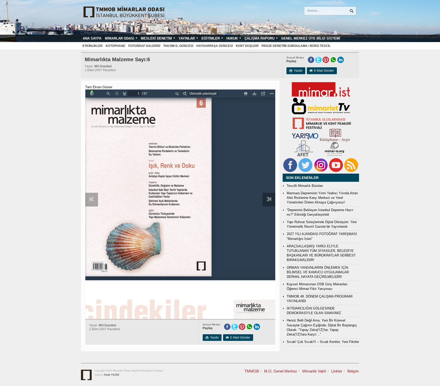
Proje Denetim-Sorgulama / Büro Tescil (296, 46)
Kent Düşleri (247, 46)
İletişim (353, 371)
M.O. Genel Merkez (280, 371)
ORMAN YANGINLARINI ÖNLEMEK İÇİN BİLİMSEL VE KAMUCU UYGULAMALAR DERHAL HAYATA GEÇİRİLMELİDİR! (318, 272)
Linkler (336, 371)
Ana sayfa (92, 38)
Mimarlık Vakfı (314, 371)
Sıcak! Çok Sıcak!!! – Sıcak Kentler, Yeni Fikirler (323, 342)
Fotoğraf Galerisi (144, 46)
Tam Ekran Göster (98, 87)
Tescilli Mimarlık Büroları (305, 186)
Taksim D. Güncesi (178, 46)
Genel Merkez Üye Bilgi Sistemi (310, 38)
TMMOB (251, 371)
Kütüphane (115, 46)
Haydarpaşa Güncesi (214, 46)
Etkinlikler (92, 46)
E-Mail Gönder (322, 70)
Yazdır (295, 70)
